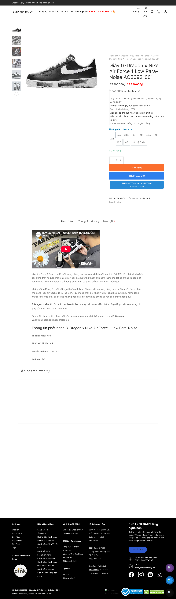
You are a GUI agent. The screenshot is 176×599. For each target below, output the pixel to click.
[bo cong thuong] (132, 591)
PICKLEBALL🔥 (106, 11)
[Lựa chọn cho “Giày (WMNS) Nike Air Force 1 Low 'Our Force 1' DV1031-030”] (116, 392)
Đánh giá (109, 221)
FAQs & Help (42, 530)
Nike (119, 202)
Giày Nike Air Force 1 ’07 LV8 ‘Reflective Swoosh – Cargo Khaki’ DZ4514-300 (139, 419)
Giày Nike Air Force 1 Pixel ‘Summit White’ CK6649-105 (140, 461)
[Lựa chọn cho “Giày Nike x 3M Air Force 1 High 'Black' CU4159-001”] (116, 436)
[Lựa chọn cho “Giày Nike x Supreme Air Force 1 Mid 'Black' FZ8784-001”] (45, 392)
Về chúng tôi (136, 11)
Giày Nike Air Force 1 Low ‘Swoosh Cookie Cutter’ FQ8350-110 (139, 506)
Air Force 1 (145, 56)
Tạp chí (66, 574)
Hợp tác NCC (68, 557)
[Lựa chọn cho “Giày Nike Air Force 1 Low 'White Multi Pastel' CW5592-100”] (45, 436)
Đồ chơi (69, 11)
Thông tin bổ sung (88, 221)
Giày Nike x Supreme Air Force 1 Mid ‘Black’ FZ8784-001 (34, 419)
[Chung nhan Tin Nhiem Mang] (112, 591)
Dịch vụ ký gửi (69, 578)
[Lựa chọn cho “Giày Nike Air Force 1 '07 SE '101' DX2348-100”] (81, 392)
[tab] (67, 221)
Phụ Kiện (59, 11)
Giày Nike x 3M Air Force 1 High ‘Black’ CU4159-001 (105, 461)
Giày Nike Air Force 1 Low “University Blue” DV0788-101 (34, 506)
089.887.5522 (94, 540)
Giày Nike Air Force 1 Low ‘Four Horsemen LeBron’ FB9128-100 (104, 506)
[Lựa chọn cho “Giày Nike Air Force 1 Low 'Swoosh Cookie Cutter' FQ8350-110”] (151, 480)
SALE (92, 11)
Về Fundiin (41, 533)
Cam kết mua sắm (70, 533)
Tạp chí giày (145, 11)
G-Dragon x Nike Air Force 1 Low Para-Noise (55, 304)
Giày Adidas (17, 540)
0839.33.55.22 (95, 559)
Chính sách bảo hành (46, 558)
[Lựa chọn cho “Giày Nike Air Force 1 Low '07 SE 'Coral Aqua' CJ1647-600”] (81, 480)
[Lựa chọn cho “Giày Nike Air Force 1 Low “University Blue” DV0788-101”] (45, 480)
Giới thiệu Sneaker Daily (73, 530)
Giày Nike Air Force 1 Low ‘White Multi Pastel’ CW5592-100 (33, 463)
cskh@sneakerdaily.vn (145, 568)
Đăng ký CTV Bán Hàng (73, 554)
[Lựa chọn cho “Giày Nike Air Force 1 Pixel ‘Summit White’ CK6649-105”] (151, 436)
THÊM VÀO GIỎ (137, 175)
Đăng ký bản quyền (71, 547)
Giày (41, 11)
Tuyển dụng (68, 550)
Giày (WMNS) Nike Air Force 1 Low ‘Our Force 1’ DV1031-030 (104, 419)
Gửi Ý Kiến (138, 549)
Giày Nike (134, 56)
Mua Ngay (137, 167)
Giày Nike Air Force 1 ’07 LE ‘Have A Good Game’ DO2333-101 (70, 463)
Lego (14, 548)
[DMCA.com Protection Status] (154, 591)
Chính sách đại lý (70, 561)
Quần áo (49, 11)
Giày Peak (16, 544)
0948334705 (147, 560)
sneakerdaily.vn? (131, 91)
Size (111, 138)
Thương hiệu (81, 11)
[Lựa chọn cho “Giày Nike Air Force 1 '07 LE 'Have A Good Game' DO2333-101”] (81, 436)
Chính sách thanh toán (47, 562)
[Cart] (158, 11)
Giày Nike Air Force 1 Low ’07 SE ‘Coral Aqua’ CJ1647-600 (70, 506)
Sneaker (124, 56)
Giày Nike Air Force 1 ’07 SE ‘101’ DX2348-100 (70, 417)
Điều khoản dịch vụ (45, 565)
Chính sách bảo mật (45, 569)
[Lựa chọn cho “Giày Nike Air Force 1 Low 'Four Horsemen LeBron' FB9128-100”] (116, 480)
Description (67, 221)
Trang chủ (113, 56)
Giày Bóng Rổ (17, 533)
